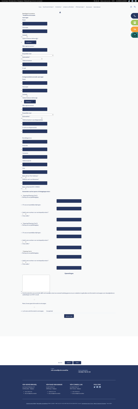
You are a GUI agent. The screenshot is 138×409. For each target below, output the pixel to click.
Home (40, 7)
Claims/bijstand (96, 7)
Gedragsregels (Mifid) (31, 403)
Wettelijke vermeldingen (42, 403)
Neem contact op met (105, 1)
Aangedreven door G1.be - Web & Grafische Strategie (94, 403)
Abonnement (89, 7)
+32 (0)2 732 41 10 (84, 372)
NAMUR (69, 362)
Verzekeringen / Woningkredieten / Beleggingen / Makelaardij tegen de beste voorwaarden (22, 1)
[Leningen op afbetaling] (73, 7)
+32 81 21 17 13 (52, 391)
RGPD (113, 1)
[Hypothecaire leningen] (53, 7)
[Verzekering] (61, 7)
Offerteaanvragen (80, 7)
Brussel (60, 362)
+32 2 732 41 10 (28, 391)
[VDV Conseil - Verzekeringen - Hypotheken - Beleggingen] (8, 7)
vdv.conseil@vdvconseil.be (59, 370)
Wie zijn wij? (96, 1)
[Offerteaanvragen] (84, 7)
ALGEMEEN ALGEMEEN (121, 1)
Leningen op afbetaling (68, 7)
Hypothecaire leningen (48, 7)
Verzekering (58, 7)
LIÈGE (77, 362)
